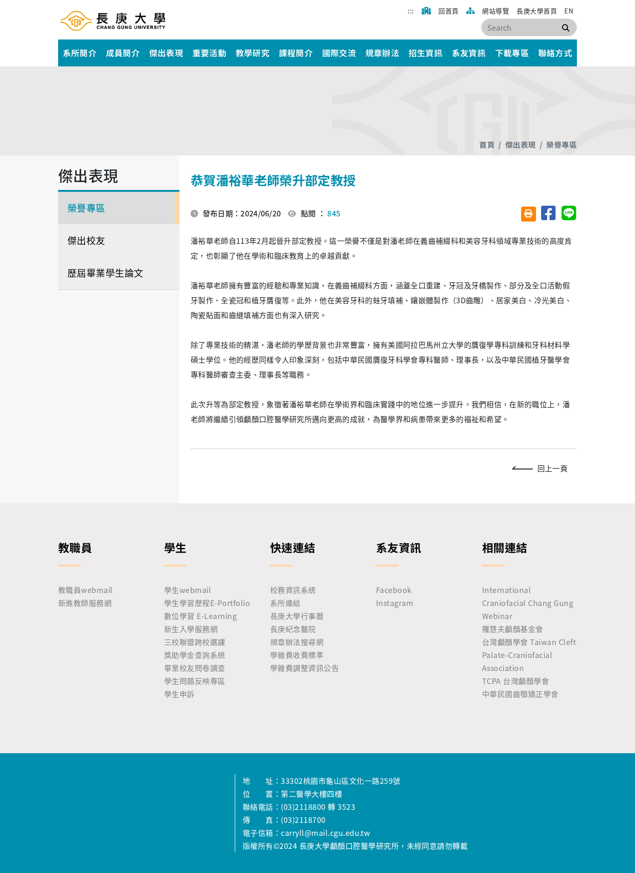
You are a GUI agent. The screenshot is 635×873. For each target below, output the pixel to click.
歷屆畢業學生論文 (105, 273)
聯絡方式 (555, 53)
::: (411, 10)
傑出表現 (166, 53)
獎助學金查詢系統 (194, 654)
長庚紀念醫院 (293, 628)
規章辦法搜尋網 (297, 641)
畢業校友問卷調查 (194, 667)
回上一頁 (552, 468)
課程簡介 (296, 53)
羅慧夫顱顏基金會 (512, 628)
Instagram (394, 602)
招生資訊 (426, 53)
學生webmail (187, 589)
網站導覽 (495, 10)
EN (568, 10)
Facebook (394, 589)
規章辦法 (382, 53)
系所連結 (285, 602)
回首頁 (448, 10)
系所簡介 (80, 53)
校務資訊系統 (293, 589)
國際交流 (339, 53)
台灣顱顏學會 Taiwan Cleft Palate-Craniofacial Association (529, 654)
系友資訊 (469, 53)
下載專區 (512, 53)
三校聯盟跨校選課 (194, 641)
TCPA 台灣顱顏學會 (515, 680)
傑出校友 (86, 240)
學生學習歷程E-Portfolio (207, 602)
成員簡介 (123, 53)
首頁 (487, 144)
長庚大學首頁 (536, 10)
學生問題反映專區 (194, 680)
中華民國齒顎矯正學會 (520, 693)
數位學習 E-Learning (200, 615)
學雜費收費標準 (297, 654)
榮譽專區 (561, 144)
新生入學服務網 (191, 628)
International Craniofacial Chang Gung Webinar (527, 602)
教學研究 (253, 53)
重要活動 (209, 53)
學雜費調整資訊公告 (304, 667)
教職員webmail (85, 589)
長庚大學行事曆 (297, 615)
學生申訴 (179, 693)
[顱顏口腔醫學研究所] (113, 20)
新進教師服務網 (85, 602)
